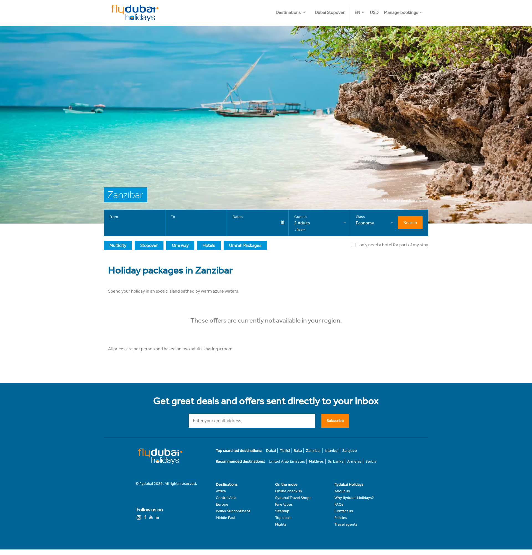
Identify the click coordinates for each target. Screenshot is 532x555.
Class (360, 216)
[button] (293, 10)
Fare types (284, 504)
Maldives (316, 461)
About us (342, 491)
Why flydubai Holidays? (354, 497)
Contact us (343, 511)
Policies (340, 517)
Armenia (354, 461)
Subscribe (335, 420)
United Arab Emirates (287, 461)
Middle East (226, 517)
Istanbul (331, 450)
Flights (281, 524)
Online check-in (288, 491)
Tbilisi (285, 450)
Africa (221, 491)
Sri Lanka (335, 461)
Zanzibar (313, 450)
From (113, 216)
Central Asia (226, 497)
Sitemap (282, 511)
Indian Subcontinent (233, 511)
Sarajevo (349, 450)
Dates (237, 216)
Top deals (283, 517)
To (173, 216)
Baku (298, 450)
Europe (222, 504)
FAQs (339, 504)
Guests (300, 216)
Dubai (271, 450)
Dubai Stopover (330, 12)
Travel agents (345, 524)
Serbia (370, 461)
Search (410, 222)
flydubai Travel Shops (293, 497)
